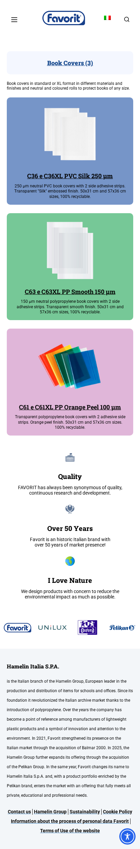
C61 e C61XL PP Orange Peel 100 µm (70, 407)
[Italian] (107, 18)
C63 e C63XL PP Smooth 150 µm (70, 292)
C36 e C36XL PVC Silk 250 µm (70, 176)
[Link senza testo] (127, 21)
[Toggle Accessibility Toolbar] (127, 836)
